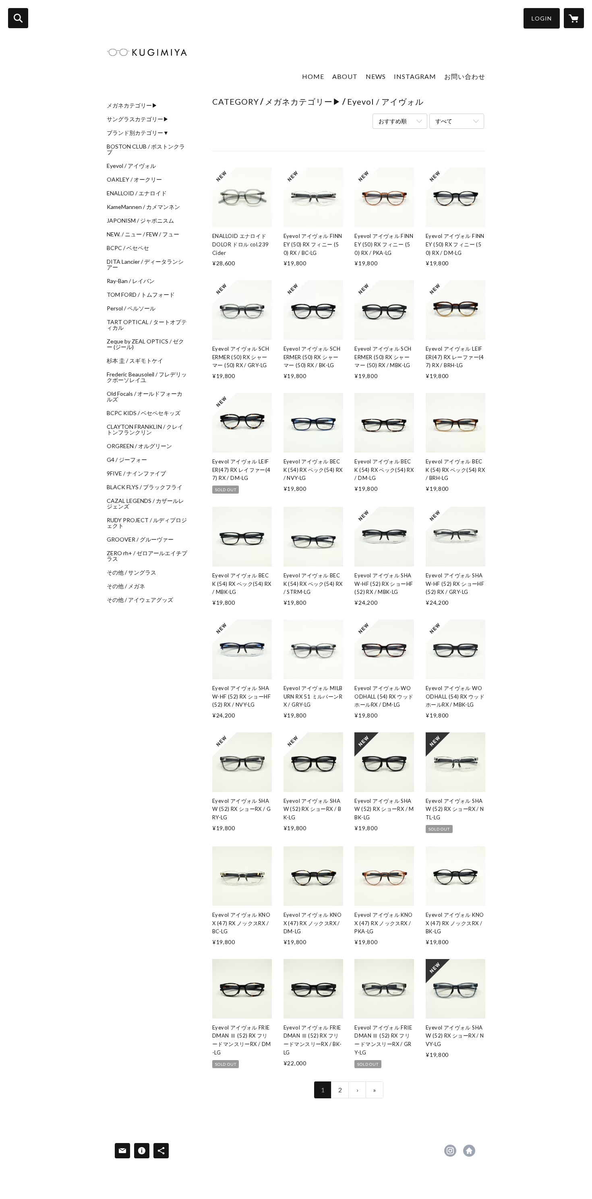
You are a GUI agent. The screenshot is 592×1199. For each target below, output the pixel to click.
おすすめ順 (393, 121)
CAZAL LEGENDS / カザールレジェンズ (145, 503)
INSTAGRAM (415, 76)
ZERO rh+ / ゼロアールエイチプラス (147, 556)
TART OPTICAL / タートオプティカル (147, 325)
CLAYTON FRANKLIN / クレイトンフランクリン (145, 429)
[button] (542, 18)
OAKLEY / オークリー (134, 179)
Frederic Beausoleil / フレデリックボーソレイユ (147, 377)
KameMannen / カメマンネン (143, 207)
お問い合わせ (464, 76)
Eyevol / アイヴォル (131, 166)
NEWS (376, 76)
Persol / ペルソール (131, 308)
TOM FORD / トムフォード (141, 295)
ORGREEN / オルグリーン (139, 446)
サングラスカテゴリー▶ (138, 119)
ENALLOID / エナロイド (137, 193)
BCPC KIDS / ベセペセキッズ (143, 413)
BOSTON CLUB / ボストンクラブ (146, 149)
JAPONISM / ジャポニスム (140, 220)
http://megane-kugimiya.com (469, 1151)
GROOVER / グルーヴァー (140, 539)
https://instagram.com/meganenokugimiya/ (450, 1151)
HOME (313, 76)
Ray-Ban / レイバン (131, 281)
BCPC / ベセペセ (128, 248)
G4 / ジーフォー (127, 460)
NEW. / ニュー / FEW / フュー (143, 234)
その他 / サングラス (131, 572)
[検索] (18, 18)
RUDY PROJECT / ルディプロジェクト (147, 523)
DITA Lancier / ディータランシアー (145, 264)
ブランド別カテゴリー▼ (138, 133)
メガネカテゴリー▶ (132, 105)
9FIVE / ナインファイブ (136, 473)
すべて (443, 121)
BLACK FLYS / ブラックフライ (144, 487)
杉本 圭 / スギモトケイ (135, 361)
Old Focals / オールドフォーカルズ (144, 396)
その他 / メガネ (126, 586)
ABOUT (345, 76)
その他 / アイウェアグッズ (140, 600)
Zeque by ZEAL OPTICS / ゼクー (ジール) (145, 344)
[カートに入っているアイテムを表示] (574, 18)
